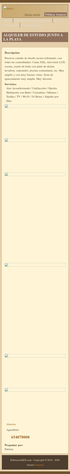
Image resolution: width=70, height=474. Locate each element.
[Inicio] (8, 8)
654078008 (20, 437)
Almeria (11, 424)
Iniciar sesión (32, 14)
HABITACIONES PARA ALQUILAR (33, 20)
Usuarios (39, 464)
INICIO (7, 20)
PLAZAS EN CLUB (31, 25)
